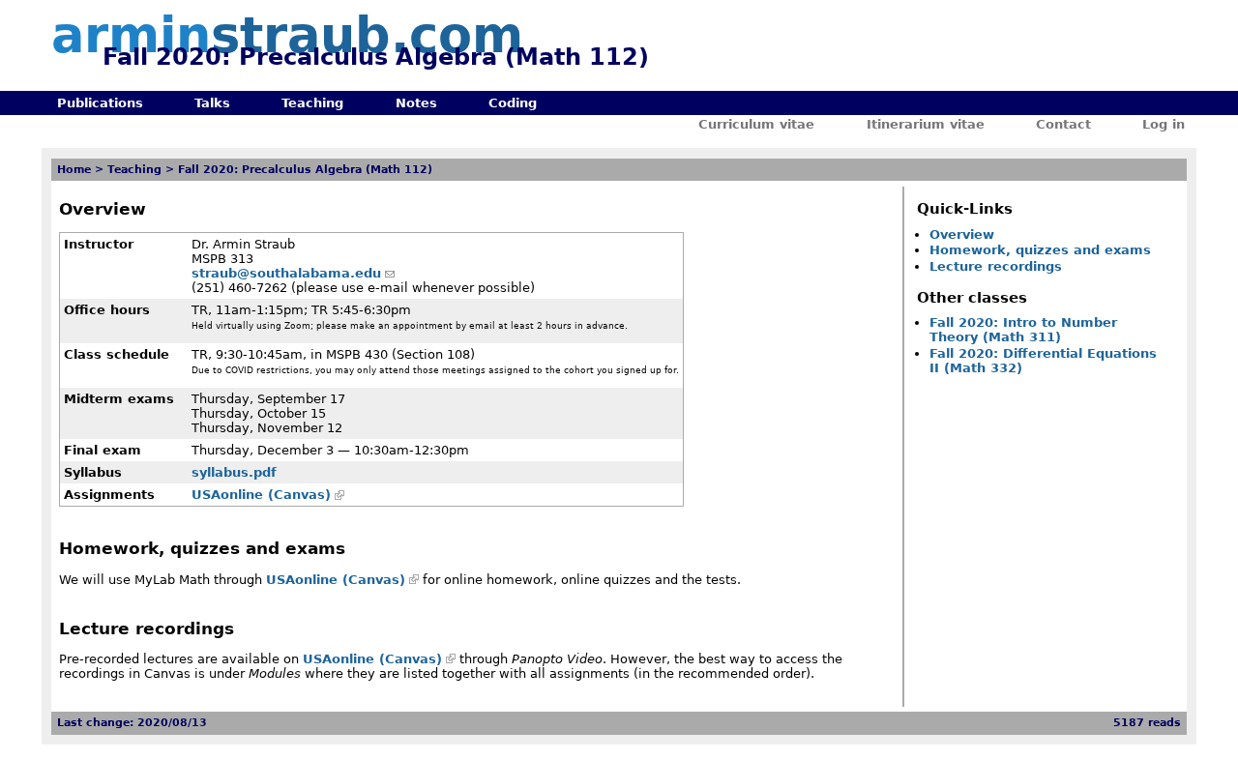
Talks (212, 103)
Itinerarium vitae (926, 124)
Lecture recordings (995, 266)
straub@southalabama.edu (286, 273)
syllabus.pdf (234, 472)
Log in (1163, 124)
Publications (100, 103)
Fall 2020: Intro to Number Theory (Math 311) (1023, 329)
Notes (416, 103)
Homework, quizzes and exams (1040, 250)
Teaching (312, 103)
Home (74, 169)
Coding (512, 103)
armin (287, 35)
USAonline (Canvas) (261, 494)
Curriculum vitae (756, 124)
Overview (961, 234)
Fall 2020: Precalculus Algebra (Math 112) (305, 169)
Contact (1063, 124)
